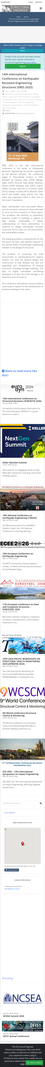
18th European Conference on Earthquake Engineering (18, 555)
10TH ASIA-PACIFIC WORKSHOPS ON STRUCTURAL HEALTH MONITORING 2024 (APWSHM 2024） (21, 661)
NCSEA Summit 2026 (13, 1016)
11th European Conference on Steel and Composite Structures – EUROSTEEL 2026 (21, 607)
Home (19, 17)
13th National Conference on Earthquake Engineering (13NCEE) (20, 516)
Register (22, 66)
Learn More (31, 62)
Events (26, 17)
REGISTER (38, 2)
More (22, 50)
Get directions (13, 870)
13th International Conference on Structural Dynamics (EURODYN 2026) (22, 399)
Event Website (9, 813)
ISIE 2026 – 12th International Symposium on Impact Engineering (20, 773)
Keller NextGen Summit (15, 462)
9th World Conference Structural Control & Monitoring (19, 714)
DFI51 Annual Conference (16, 1036)
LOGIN (30, 2)
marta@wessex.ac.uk (11, 889)
